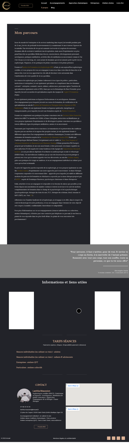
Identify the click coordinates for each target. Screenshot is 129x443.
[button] (26, 5)
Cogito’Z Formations (70, 92)
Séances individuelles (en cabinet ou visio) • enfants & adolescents (44, 357)
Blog (53, 8)
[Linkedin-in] (108, 438)
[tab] (64, 351)
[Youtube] (78, 310)
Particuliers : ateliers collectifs (29, 368)
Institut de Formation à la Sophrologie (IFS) (37, 67)
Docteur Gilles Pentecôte (72, 115)
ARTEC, (18, 179)
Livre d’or (120, 3)
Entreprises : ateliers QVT (27, 362)
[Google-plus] (123, 438)
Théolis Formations (68, 111)
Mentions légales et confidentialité (64, 438)
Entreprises (95, 3)
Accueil (44, 3)
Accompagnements (57, 3)
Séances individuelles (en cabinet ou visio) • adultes (38, 352)
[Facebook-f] (113, 438)
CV (31, 195)
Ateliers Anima (108, 3)
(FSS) (54, 137)
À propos (44, 8)
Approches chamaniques (78, 3)
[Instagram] (118, 438)
